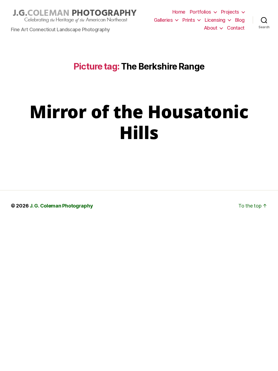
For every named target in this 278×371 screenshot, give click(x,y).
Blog (240, 20)
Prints (188, 20)
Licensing (215, 20)
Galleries (163, 20)
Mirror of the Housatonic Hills (139, 122)
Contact (236, 28)
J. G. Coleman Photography (61, 206)
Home (178, 12)
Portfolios (200, 12)
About (210, 28)
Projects (230, 12)
